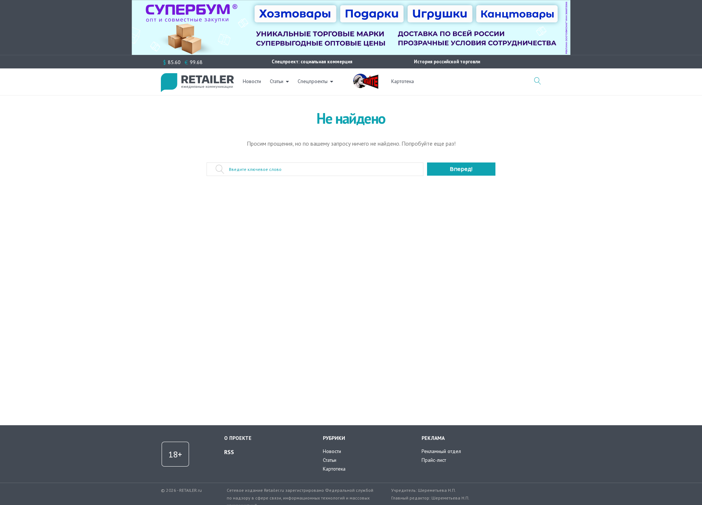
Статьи (276, 81)
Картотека (402, 81)
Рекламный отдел (441, 451)
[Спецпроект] (365, 77)
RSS (229, 452)
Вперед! (461, 169)
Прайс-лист (434, 460)
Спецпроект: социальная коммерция (312, 62)
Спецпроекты (313, 81)
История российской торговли (447, 62)
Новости (252, 81)
